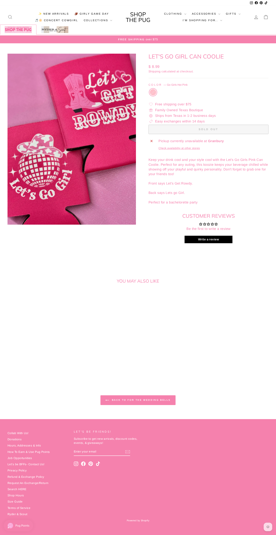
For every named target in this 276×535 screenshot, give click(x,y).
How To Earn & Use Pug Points (29, 451)
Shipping (155, 71)
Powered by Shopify (138, 520)
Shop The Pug (138, 17)
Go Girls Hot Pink (153, 92)
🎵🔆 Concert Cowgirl (56, 20)
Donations (15, 439)
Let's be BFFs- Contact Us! (26, 464)
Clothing (173, 13)
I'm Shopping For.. (201, 20)
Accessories (205, 13)
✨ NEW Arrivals (53, 13)
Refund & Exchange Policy (26, 476)
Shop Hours (16, 495)
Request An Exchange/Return (28, 483)
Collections (96, 20)
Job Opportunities (20, 458)
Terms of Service (19, 507)
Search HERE (17, 489)
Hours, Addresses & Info (24, 445)
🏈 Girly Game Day (92, 13)
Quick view (38, 350)
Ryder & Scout (17, 514)
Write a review (208, 239)
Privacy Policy (17, 470)
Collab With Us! (18, 433)
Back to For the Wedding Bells (141, 400)
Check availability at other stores (179, 148)
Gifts (232, 13)
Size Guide (15, 501)
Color (168, 84)
